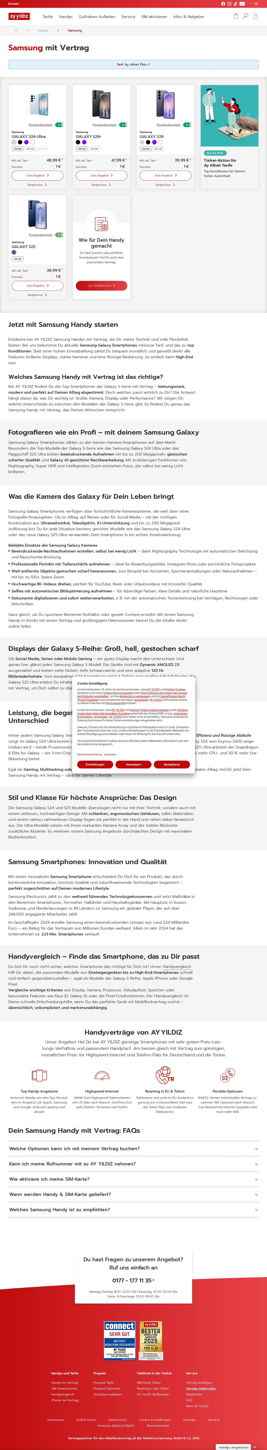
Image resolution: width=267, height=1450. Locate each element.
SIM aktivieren (154, 17)
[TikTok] (235, 4)
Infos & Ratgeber (188, 17)
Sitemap (189, 1420)
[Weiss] (32, 142)
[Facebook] (223, 4)
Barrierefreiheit (158, 1425)
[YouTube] (242, 4)
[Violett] (26, 142)
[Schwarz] (20, 142)
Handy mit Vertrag (64, 1382)
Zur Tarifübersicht (100, 286)
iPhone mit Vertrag (65, 1400)
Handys (66, 17)
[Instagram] (229, 4)
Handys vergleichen (234, 1447)
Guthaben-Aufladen (97, 17)
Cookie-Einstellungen (155, 1420)
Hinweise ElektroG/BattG (116, 1425)
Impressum (55, 1420)
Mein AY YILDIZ (197, 1406)
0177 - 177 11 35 (131, 1280)
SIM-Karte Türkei (149, 1382)
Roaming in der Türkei (153, 1388)
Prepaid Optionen (107, 1388)
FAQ (189, 1400)
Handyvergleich (177, 966)
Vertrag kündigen (199, 1382)
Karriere (214, 1420)
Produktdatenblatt (40, 125)
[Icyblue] (142, 142)
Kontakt (13, 4)
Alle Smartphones (64, 1388)
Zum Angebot (36, 175)
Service (128, 17)
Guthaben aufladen (108, 1394)
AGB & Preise (86, 1420)
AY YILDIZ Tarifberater (153, 1394)
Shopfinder (194, 1394)
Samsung (75, 30)
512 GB (30, 149)
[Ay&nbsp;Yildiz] (18, 29)
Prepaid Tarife (104, 1382)
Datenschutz (117, 1420)
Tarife (47, 17)
